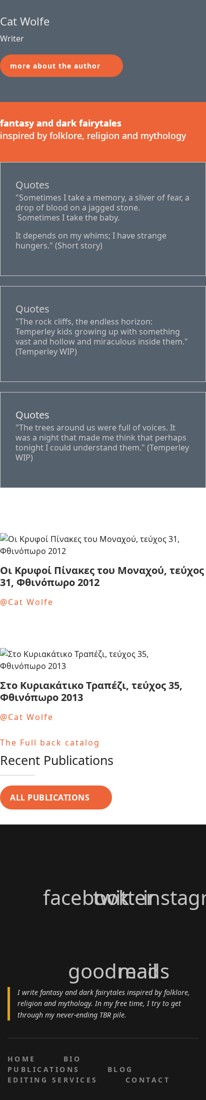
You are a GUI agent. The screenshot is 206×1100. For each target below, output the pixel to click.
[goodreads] (78, 933)
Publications (44, 1069)
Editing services (53, 1079)
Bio (72, 1059)
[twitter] (103, 860)
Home (22, 1059)
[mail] (128, 933)
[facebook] (53, 860)
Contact (148, 1079)
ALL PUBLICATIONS (50, 797)
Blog (121, 1069)
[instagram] (153, 860)
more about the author (55, 65)
